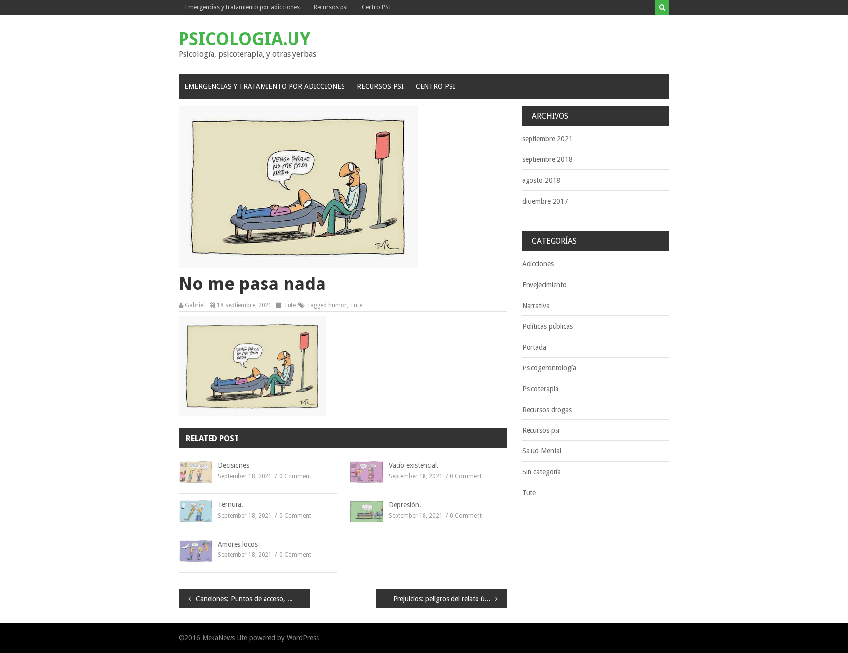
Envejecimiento (544, 284)
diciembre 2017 (545, 201)
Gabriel (195, 305)
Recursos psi (331, 7)
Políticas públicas (547, 326)
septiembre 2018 (547, 159)
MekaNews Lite (224, 638)
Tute (290, 305)
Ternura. (230, 504)
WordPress (303, 638)
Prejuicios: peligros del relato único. (446, 598)
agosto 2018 (541, 180)
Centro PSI (376, 7)
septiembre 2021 (547, 139)
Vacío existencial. (414, 465)
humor (337, 305)
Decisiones (233, 465)
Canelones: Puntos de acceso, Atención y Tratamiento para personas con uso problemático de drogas (253, 598)
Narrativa (536, 306)
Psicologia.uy (244, 39)
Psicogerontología (549, 368)
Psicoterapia (540, 388)
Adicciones (538, 264)
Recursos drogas (547, 410)
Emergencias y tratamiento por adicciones (243, 7)
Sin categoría (541, 472)
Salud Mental (541, 451)
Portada (534, 347)
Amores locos (238, 544)
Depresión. (405, 505)
